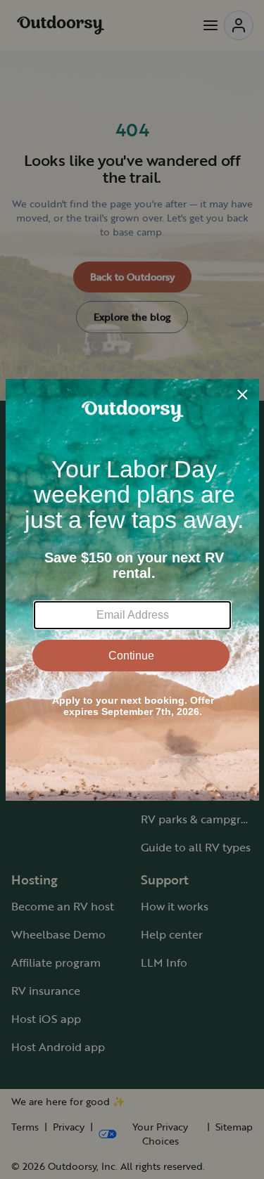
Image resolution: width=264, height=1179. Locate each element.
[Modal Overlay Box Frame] (132, 590)
